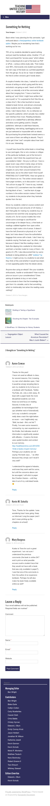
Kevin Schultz (13, 747)
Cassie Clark (13, 715)
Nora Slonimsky (14, 757)
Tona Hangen (10, 32)
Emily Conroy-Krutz (15, 729)
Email (8, 649)
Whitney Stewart (14, 768)
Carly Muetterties (14, 711)
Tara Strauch (13, 764)
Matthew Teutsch (14, 754)
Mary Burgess (18, 539)
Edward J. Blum (14, 725)
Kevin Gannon (13, 743)
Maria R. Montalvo (15, 750)
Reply (14, 489)
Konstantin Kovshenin (26, 794)
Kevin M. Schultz (20, 501)
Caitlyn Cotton (13, 707)
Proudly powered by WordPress (18, 791)
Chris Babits (12, 718)
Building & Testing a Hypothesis (24, 310)
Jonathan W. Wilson (15, 736)
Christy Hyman (14, 722)
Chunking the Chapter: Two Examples (26, 318)
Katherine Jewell (14, 740)
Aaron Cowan (18, 363)
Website (8, 658)
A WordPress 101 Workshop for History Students (22, 327)
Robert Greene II (14, 761)
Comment (9, 614)
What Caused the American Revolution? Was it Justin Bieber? (38, 337)
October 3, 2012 (21, 32)
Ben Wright (12, 692)
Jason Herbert (13, 732)
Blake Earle (12, 704)
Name (8, 640)
